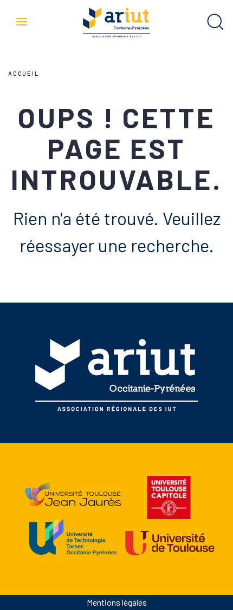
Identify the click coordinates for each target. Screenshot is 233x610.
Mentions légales (117, 602)
